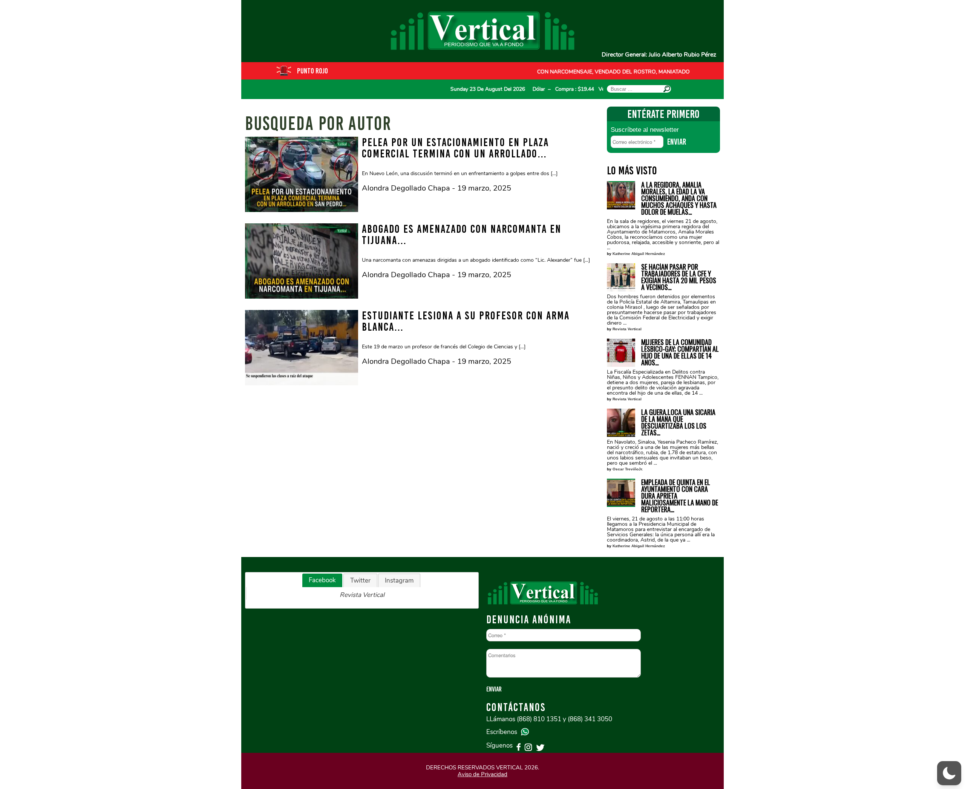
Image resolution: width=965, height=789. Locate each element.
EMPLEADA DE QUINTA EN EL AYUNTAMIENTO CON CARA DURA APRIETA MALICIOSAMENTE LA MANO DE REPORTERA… (679, 496)
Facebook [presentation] (322, 580)
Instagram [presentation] (399, 580)
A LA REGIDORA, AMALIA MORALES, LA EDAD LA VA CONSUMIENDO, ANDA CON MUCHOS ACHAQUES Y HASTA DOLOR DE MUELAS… (679, 198)
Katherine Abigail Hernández (639, 254)
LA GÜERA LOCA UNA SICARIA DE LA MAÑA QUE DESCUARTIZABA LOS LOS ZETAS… (678, 422)
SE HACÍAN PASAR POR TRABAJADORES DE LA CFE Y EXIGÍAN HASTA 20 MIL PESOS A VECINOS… (678, 276)
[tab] (322, 580)
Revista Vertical (627, 329)
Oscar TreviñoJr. (628, 469)
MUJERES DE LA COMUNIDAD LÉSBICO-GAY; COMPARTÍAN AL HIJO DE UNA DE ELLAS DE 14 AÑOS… (680, 352)
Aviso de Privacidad (482, 774)
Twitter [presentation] (360, 580)
